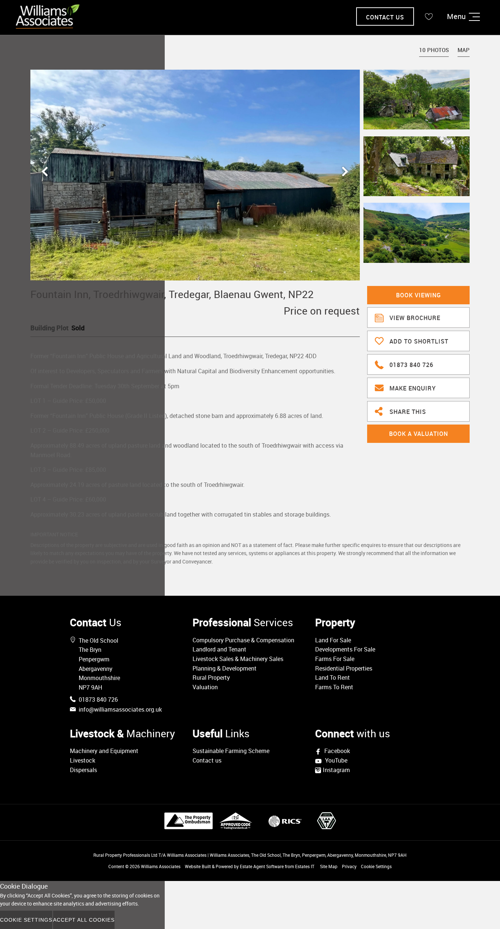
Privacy (349, 866)
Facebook (336, 751)
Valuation (205, 687)
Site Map (328, 866)
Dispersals (83, 770)
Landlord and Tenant (219, 649)
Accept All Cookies (84, 920)
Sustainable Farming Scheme (231, 751)
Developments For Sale (345, 649)
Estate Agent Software (262, 866)
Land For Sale (333, 640)
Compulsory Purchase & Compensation (243, 640)
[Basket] (428, 16)
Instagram (336, 770)
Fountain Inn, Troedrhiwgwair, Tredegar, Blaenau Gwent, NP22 (172, 294)
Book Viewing (418, 295)
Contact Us (385, 17)
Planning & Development (225, 668)
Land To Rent (332, 677)
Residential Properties (343, 668)
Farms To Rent (334, 687)
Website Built (198, 866)
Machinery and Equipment (104, 751)
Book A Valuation (418, 434)
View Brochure (414, 318)
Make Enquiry (412, 388)
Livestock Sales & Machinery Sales (238, 659)
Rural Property (211, 677)
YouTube (335, 760)
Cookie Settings (376, 866)
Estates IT (304, 866)
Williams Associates (160, 866)
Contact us (207, 760)
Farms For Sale (334, 659)
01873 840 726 (411, 365)
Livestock (82, 760)
